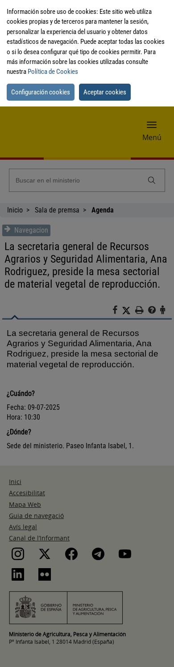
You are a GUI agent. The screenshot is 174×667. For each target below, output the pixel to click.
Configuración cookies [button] (40, 92)
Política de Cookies (53, 72)
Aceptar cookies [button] (104, 92)
